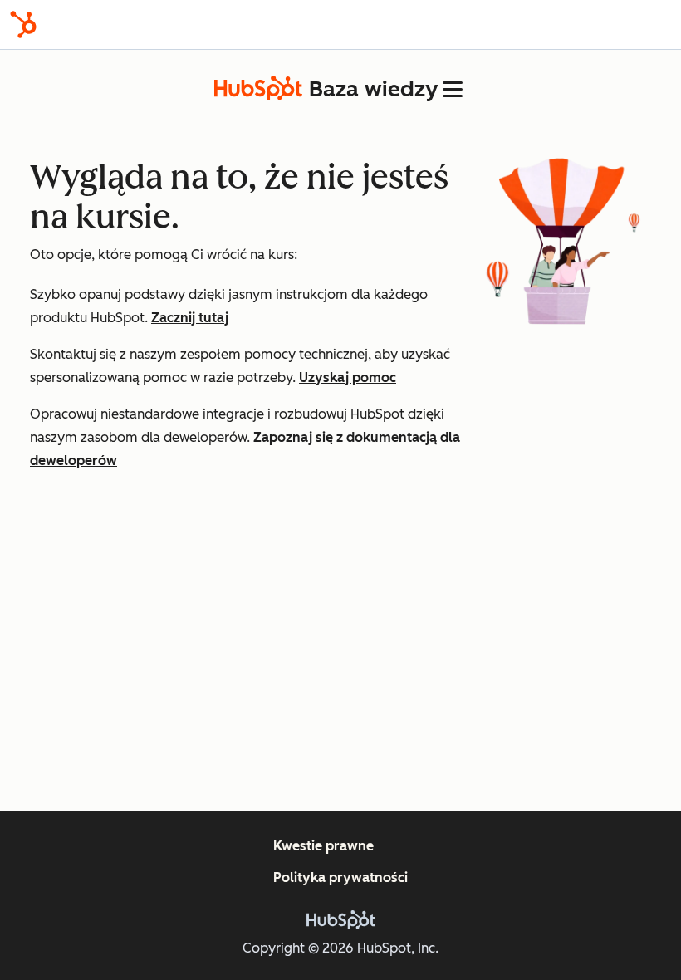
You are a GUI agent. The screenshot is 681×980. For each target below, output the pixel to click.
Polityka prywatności (340, 877)
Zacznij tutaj (189, 318)
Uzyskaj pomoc (347, 377)
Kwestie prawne (323, 846)
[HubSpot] (23, 24)
